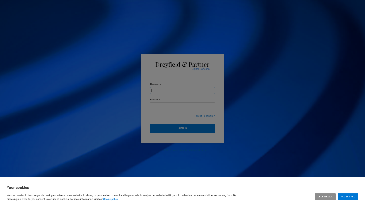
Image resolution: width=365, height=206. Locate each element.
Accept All (348, 196)
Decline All (325, 196)
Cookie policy (110, 199)
